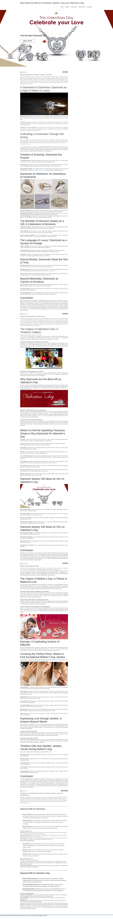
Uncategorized (64, 793)
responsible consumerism (37, 909)
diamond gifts (28, 164)
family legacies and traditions (62, 215)
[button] (8, 39)
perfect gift (22, 573)
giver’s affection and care (25, 146)
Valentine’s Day (41, 418)
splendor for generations (50, 273)
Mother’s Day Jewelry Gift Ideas (29, 568)
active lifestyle (23, 864)
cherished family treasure (39, 172)
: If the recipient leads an (29, 862)
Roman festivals (23, 338)
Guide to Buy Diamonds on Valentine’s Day (32, 319)
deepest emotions (34, 611)
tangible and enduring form (25, 391)
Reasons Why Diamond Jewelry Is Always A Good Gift (36, 77)
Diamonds (65, 74)
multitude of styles (54, 651)
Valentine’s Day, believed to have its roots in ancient (31, 337)
